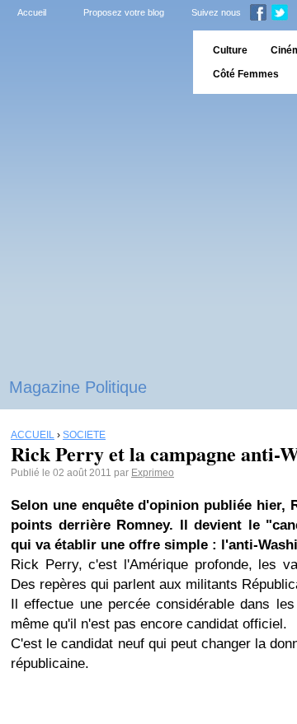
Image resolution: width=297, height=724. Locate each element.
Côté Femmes (246, 74)
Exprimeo (152, 473)
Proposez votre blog (123, 12)
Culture (230, 50)
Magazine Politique (78, 387)
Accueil (31, 12)
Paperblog (91, 62)
